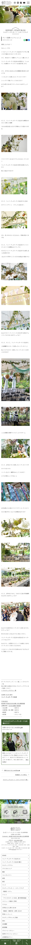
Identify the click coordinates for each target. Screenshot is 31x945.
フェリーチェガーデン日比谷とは (11, 859)
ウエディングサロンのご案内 (10, 917)
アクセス (4, 904)
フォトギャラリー (7, 875)
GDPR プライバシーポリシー (10, 934)
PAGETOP (29, 936)
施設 (3, 872)
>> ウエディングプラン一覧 (8, 690)
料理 (3, 878)
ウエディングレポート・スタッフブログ (13, 888)
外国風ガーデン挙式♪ (21, 775)
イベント (4, 894)
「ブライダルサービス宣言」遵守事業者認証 (14, 898)
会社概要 (4, 924)
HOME (4, 855)
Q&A (3, 921)
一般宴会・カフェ (7, 891)
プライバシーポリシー (8, 930)
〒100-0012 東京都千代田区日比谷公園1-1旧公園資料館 (15, 836)
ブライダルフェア (7, 868)
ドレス (4, 885)
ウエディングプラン (7, 865)
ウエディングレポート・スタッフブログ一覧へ (15, 780)
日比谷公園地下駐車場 (15, 706)
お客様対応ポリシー (7, 937)
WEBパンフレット (7, 914)
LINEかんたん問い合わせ (9, 907)
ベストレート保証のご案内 (9, 901)
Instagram (14, 849)
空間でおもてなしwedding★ (12, 727)
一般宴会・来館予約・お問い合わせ (12, 911)
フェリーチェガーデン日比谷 (15, 829)
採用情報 (4, 927)
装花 (3, 881)
